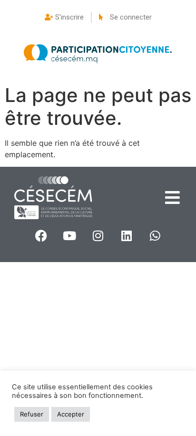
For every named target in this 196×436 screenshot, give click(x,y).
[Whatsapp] (155, 236)
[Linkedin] (126, 236)
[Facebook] (41, 236)
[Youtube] (69, 236)
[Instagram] (98, 236)
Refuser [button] (31, 414)
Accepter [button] (70, 414)
